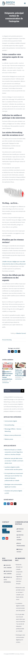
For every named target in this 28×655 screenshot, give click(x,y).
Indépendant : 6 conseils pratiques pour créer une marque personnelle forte (7, 375)
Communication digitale (11, 421)
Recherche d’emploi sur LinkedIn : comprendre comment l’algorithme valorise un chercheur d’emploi (14, 452)
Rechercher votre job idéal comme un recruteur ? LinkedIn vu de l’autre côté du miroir (14, 461)
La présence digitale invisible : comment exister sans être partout (20, 607)
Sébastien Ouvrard (21, 333)
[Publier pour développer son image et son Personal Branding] (20, 363)
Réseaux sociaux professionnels (13, 435)
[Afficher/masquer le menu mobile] (25, 3)
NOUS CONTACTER (5, 531)
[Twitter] (15, 503)
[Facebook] (8, 503)
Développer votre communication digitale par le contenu (20, 638)
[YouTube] (11, 503)
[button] (3, 373)
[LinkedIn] (5, 503)
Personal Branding (6, 339)
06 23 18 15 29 (7, 526)
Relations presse (9, 439)
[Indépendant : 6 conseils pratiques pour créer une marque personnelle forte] (7, 363)
